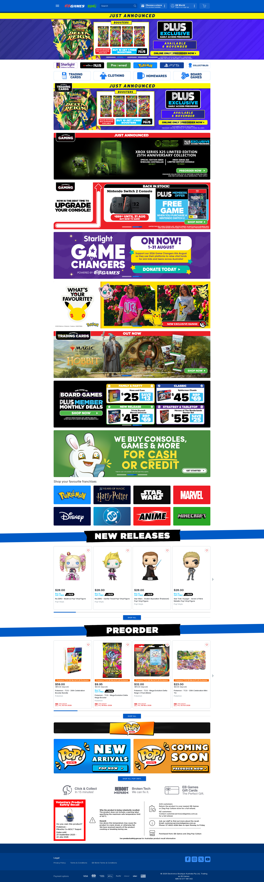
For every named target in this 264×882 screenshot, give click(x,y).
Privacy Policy (60, 863)
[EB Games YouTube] (207, 859)
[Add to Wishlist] (88, 550)
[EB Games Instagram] (194, 859)
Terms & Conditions (78, 863)
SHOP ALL (132, 617)
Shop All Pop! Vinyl (132, 778)
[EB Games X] (201, 859)
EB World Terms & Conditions (104, 863)
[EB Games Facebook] (188, 859)
